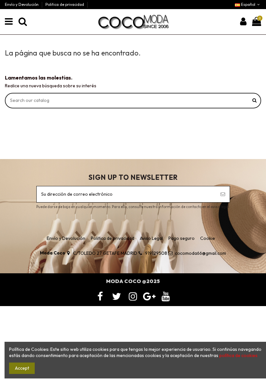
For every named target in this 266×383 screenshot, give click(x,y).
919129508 (156, 253)
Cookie (207, 238)
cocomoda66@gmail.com (200, 253)
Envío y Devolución (22, 4)
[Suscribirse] (223, 194)
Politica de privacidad (64, 4)
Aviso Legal (151, 238)
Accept (22, 368)
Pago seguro (181, 238)
